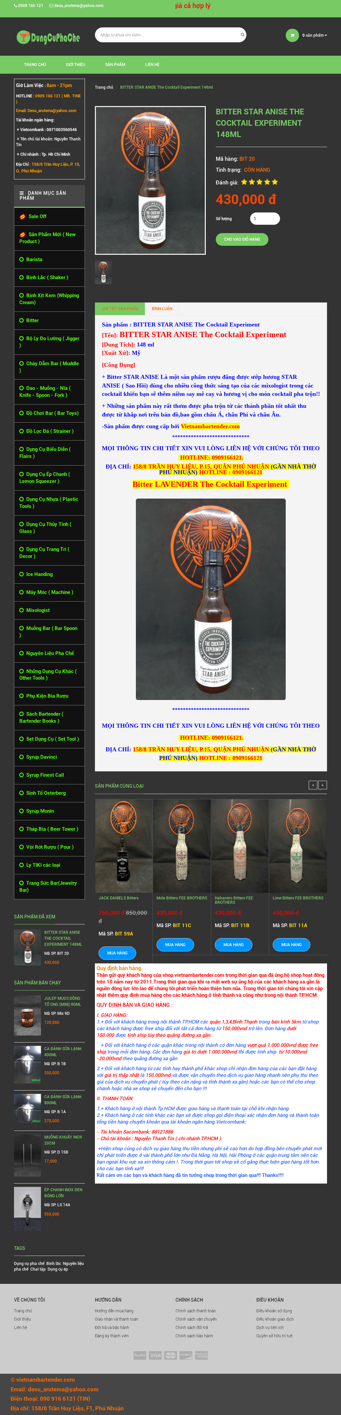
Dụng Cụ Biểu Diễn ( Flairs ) (45, 452)
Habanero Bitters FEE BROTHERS (234, 900)
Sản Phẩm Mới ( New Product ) (47, 237)
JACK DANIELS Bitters (119, 898)
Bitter (31, 320)
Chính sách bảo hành (194, 1336)
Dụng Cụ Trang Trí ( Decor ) (44, 552)
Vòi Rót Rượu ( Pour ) (49, 847)
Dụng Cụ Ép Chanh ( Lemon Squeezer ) (44, 477)
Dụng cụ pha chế (29, 1263)
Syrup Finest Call (44, 775)
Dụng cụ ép (58, 1269)
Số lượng (224, 218)
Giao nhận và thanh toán (116, 1319)
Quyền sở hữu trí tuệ (274, 1336)
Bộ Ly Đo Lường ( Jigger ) (49, 341)
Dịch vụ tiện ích (270, 1327)
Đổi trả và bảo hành (112, 1327)
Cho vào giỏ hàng (242, 239)
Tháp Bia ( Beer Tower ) (51, 829)
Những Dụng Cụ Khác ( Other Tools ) (48, 674)
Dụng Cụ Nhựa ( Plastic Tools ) (48, 502)
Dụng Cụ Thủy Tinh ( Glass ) (45, 527)
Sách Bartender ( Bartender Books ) (41, 717)
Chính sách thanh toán (195, 1311)
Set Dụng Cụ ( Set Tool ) (51, 739)
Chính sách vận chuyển (196, 1319)
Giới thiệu (75, 64)
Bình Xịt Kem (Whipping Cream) (49, 298)
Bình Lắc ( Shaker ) (46, 277)
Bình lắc (53, 1263)
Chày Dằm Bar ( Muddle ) (49, 367)
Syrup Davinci (40, 757)
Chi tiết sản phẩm (120, 308)
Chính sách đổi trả (191, 1327)
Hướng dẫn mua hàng (114, 1311)
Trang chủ (35, 64)
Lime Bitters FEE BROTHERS (298, 898)
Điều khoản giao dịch (275, 1319)
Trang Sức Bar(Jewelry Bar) (48, 886)
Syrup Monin (39, 811)
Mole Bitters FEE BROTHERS (182, 898)
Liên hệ (152, 64)
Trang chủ (23, 1311)
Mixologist (37, 610)
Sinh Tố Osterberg (45, 793)
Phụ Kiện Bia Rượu (46, 696)
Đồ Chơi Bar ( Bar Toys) (51, 413)
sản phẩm (313, 35)
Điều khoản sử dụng (274, 1311)
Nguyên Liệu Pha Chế (49, 653)
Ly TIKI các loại (42, 865)
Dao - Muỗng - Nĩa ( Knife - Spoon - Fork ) (45, 391)
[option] (105, 272)
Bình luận (162, 308)
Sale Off (36, 216)
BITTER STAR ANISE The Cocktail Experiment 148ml (63, 938)
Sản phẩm (115, 64)
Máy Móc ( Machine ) (48, 592)
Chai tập (38, 1269)
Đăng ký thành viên (112, 1336)
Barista (33, 259)
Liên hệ (20, 1327)
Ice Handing (38, 574)
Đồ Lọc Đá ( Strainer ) (49, 431)
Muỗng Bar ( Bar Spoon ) (48, 631)
